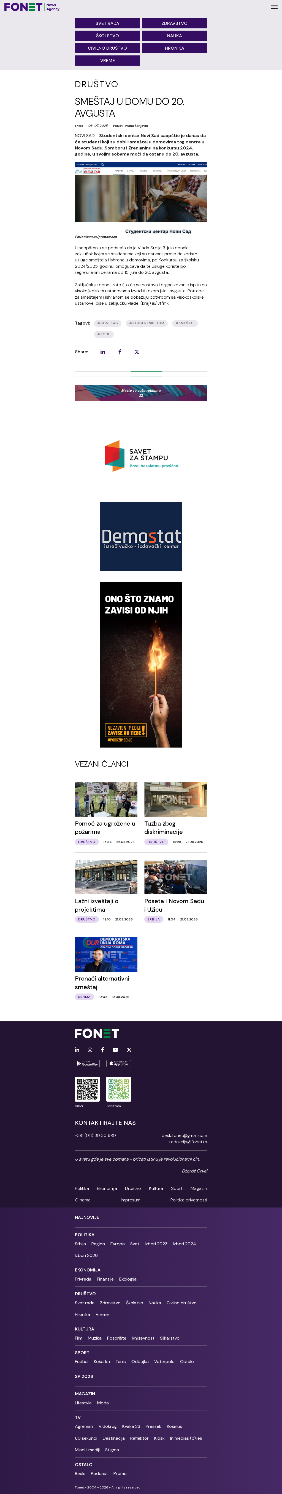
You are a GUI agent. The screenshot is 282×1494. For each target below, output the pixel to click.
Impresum (130, 1200)
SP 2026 (84, 1376)
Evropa (117, 1244)
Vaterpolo (164, 1361)
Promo (120, 1473)
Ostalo (187, 1361)
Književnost (143, 1338)
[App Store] (118, 1063)
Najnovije (87, 1217)
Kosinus (174, 1426)
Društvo (133, 1188)
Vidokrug (108, 1426)
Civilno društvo (107, 48)
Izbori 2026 (86, 1255)
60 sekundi (86, 1438)
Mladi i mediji (87, 1450)
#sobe (103, 334)
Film (78, 1338)
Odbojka (140, 1361)
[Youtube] (115, 1050)
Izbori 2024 (184, 1244)
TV (78, 1417)
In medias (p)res (186, 1438)
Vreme (107, 60)
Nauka (174, 36)
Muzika (95, 1338)
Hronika (174, 48)
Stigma (112, 1450)
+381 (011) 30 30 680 (95, 1135)
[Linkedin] (77, 1050)
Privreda (83, 1279)
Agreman (84, 1426)
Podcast (99, 1473)
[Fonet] (32, 7)
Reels (80, 1473)
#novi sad (107, 323)
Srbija (80, 1244)
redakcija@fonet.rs (188, 1142)
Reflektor (139, 1438)
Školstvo (107, 36)
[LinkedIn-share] (103, 352)
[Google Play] (87, 1063)
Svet (134, 1244)
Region (98, 1244)
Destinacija (114, 1438)
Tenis (120, 1361)
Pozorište (116, 1338)
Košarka (102, 1361)
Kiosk (159, 1438)
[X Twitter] (129, 1050)
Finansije (105, 1279)
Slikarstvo (170, 1338)
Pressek (153, 1426)
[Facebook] (102, 1050)
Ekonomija (107, 1188)
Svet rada (107, 23)
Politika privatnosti (188, 1200)
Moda (103, 1403)
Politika (82, 1188)
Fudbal (81, 1361)
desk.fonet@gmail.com (184, 1135)
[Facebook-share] (120, 352)
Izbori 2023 (156, 1244)
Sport (177, 1188)
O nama (83, 1200)
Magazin (199, 1188)
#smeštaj (185, 323)
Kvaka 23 (131, 1426)
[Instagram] (90, 1050)
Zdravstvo (175, 23)
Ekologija (128, 1279)
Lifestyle (83, 1403)
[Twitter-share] (137, 352)
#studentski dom (146, 323)
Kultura (156, 1188)
